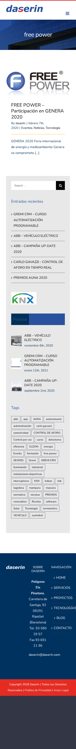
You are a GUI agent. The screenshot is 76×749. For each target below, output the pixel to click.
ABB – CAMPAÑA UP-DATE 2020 (41, 382)
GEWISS (18, 460)
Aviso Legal (61, 690)
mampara (35, 488)
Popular (20, 319)
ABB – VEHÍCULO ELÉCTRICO (36, 236)
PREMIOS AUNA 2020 (30, 277)
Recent (38, 319)
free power (50, 453)
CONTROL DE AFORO (47, 433)
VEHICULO (20, 515)
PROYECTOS (61, 598)
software (51, 501)
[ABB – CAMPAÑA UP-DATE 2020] (16, 383)
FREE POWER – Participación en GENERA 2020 (37, 111)
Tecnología (53, 128)
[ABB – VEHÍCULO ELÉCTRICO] (16, 338)
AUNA (37, 419)
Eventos (26, 128)
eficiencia (18, 446)
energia (48, 446)
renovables (20, 501)
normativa (19, 495)
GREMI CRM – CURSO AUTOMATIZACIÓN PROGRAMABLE (30, 220)
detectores (54, 440)
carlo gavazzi (44, 426)
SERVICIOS (61, 588)
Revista (36, 501)
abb (15, 419)
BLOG (61, 618)
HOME (61, 577)
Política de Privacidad (38, 690)
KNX (37, 481)
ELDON (34, 446)
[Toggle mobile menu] (68, 13)
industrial (37, 467)
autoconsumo (54, 419)
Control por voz (22, 440)
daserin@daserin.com (44, 655)
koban (48, 481)
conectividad (20, 433)
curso (40, 440)
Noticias (39, 128)
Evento (17, 453)
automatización (22, 426)
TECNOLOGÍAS (61, 608)
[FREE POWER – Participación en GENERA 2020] (38, 83)
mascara (51, 488)
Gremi (32, 460)
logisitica (18, 488)
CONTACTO (61, 628)
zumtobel (37, 515)
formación (33, 453)
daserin (21, 123)
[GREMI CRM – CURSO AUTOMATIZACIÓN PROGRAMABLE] (16, 361)
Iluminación (20, 467)
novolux (35, 495)
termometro (50, 508)
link (59, 481)
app (25, 419)
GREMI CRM (48, 460)
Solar (16, 508)
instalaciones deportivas (27, 474)
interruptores (21, 481)
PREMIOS (51, 495)
